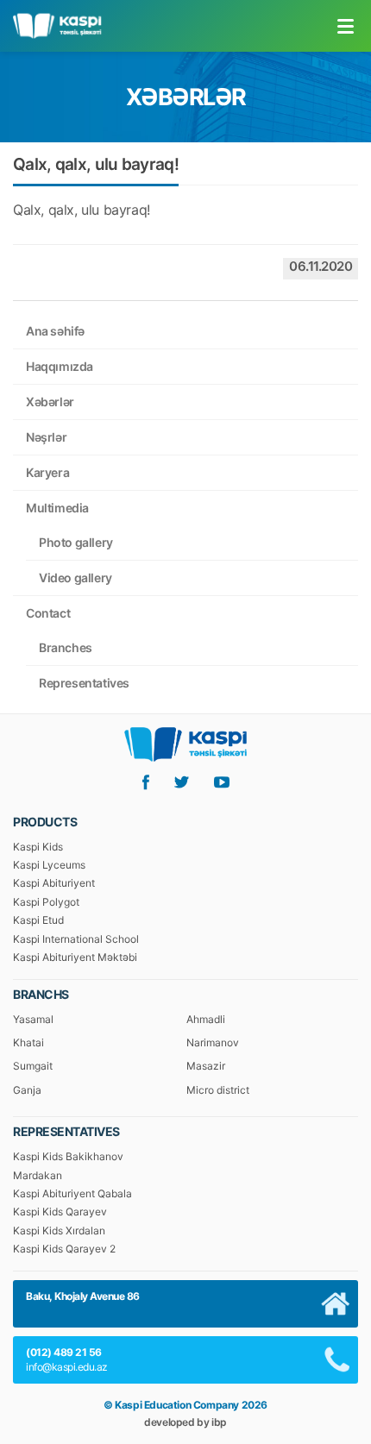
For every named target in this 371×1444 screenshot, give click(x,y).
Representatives (84, 682)
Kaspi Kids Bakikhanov (68, 1156)
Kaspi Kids (38, 846)
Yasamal (33, 1019)
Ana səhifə (55, 330)
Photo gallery (76, 542)
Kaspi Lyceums (49, 864)
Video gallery (75, 577)
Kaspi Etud (38, 919)
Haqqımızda (59, 366)
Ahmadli (205, 1019)
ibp (219, 1422)
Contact (48, 613)
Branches (65, 647)
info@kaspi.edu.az (67, 1366)
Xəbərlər (50, 401)
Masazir (205, 1065)
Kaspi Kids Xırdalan (59, 1230)
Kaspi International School (76, 938)
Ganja (27, 1089)
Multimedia (57, 507)
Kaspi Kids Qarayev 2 (64, 1248)
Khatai (28, 1042)
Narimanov (212, 1042)
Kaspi (57, 26)
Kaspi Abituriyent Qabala (72, 1193)
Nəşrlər (46, 437)
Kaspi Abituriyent (54, 882)
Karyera (47, 472)
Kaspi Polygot (46, 901)
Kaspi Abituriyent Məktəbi (75, 957)
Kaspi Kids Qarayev (60, 1211)
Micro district (217, 1089)
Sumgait (33, 1065)
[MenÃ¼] (345, 26)
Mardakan (37, 1175)
